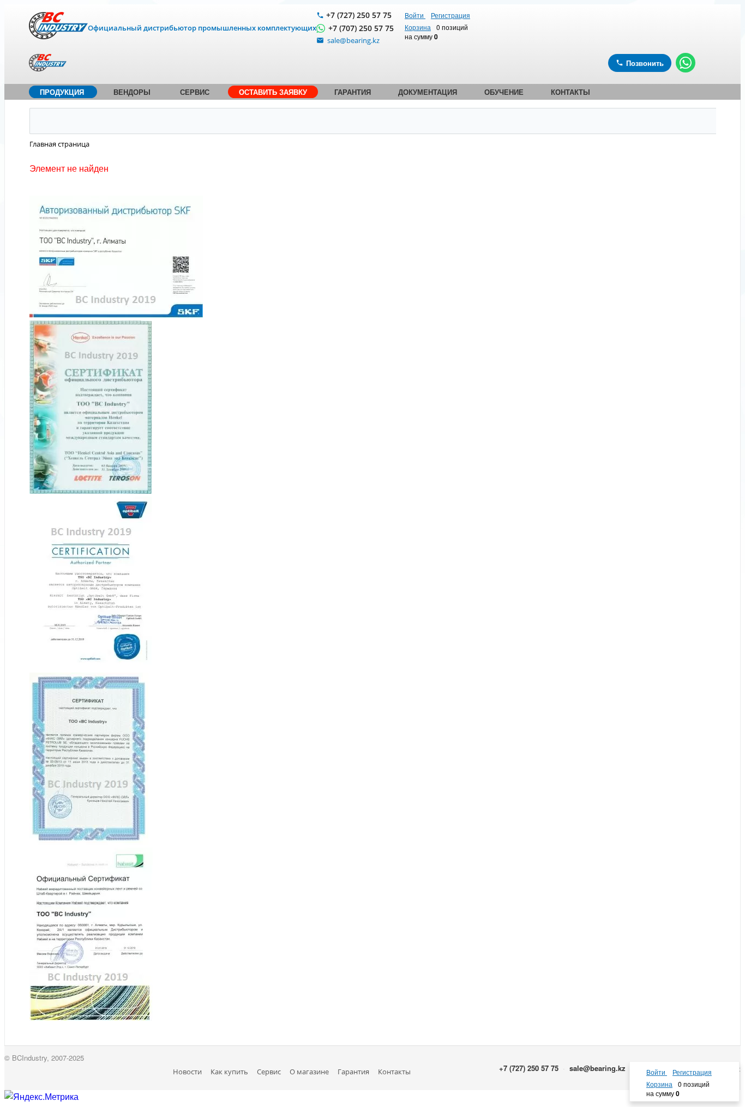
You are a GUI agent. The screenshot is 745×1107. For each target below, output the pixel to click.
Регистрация (450, 15)
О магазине (309, 1071)
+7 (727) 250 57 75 (359, 15)
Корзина (418, 27)
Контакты (394, 1071)
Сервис (269, 1071)
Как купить (229, 1071)
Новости (187, 1071)
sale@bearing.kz (597, 1068)
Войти (415, 15)
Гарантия (353, 1071)
